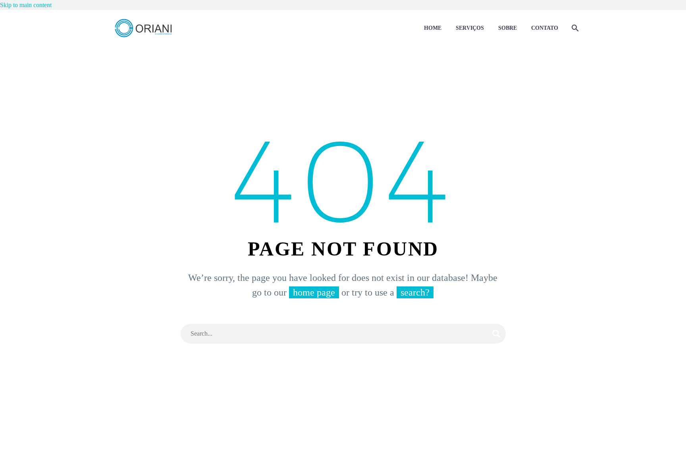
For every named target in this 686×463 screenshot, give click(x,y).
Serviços (470, 28)
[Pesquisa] (574, 28)
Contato (544, 28)
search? (415, 292)
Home (432, 28)
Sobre (507, 28)
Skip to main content (26, 5)
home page (314, 292)
